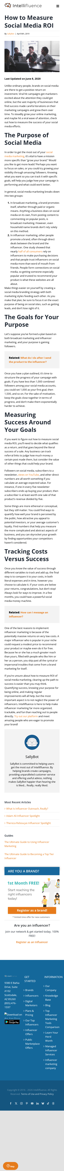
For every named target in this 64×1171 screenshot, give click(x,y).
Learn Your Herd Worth (51, 1036)
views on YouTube (28, 474)
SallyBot (10, 33)
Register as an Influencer (32, 942)
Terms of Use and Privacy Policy (37, 1093)
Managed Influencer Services (51, 1050)
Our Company (50, 988)
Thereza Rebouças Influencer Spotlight (28, 823)
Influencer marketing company (51, 1064)
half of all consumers (30, 251)
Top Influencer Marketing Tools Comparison (52, 1019)
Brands (29, 990)
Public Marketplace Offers (32, 1043)
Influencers (31, 995)
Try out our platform (26, 716)
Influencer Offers (31, 1032)
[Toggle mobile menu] (58, 6)
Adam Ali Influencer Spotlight (23, 816)
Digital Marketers (31, 1003)
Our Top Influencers (31, 1022)
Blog (47, 1005)
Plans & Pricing (29, 1013)
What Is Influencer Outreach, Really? (27, 808)
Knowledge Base (51, 997)
